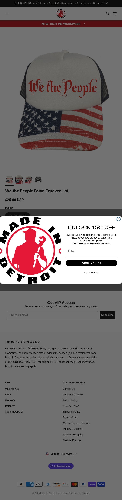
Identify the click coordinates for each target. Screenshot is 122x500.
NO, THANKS (91, 273)
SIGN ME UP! (91, 263)
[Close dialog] (119, 219)
